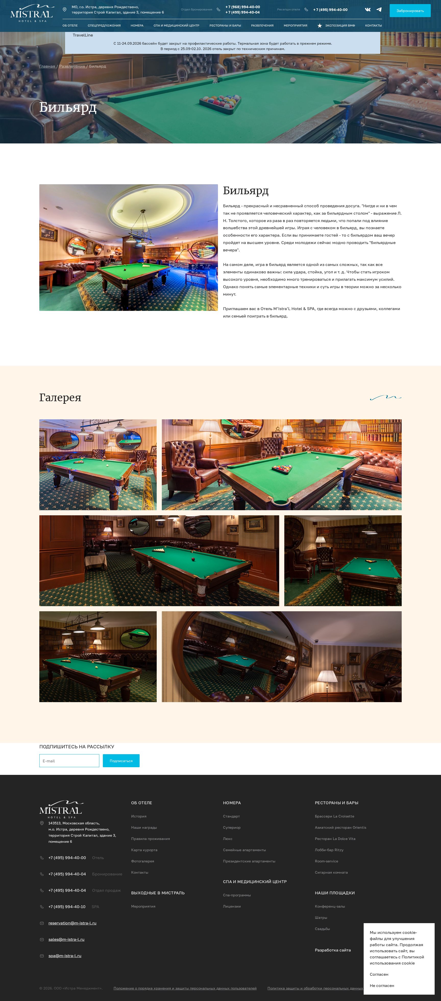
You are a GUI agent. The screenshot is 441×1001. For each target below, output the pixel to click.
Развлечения (262, 25)
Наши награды (144, 827)
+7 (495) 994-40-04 (67, 873)
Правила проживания (150, 838)
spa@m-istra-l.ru (64, 955)
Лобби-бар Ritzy (329, 850)
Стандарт (231, 816)
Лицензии (232, 906)
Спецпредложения (104, 25)
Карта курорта (144, 850)
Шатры (321, 917)
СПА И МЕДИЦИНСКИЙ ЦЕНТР (255, 881)
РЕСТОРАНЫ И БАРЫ (336, 802)
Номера (137, 25)
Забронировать (410, 10)
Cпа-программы (237, 895)
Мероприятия (295, 25)
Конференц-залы (330, 906)
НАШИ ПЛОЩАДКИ (335, 892)
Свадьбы (322, 928)
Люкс (227, 838)
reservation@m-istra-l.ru (72, 922)
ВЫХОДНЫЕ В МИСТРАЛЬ (158, 892)
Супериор (232, 827)
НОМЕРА (232, 802)
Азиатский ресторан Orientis (340, 827)
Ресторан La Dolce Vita (335, 838)
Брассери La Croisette (334, 816)
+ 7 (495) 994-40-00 (330, 9)
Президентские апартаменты (249, 861)
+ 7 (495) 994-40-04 (243, 12)
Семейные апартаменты (244, 850)
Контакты (373, 25)
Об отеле (70, 25)
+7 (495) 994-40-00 (67, 857)
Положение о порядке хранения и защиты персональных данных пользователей (185, 988)
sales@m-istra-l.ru (66, 939)
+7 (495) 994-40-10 (66, 906)
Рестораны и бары (225, 25)
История (138, 816)
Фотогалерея (142, 861)
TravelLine (83, 35)
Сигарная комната (331, 872)
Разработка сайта (333, 950)
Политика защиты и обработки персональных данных (315, 988)
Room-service (326, 861)
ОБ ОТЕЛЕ (141, 802)
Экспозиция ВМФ (340, 25)
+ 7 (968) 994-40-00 (243, 7)
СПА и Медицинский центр (176, 25)
